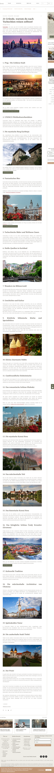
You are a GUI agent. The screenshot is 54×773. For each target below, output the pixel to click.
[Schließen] (52, 770)
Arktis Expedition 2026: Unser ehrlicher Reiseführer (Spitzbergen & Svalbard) (22, 730)
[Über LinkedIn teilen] (8, 710)
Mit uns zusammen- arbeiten (5, 753)
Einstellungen (41, 770)
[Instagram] (52, 385)
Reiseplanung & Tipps (7, 706)
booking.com (26, 741)
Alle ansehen (44, 717)
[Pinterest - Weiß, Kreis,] (52, 387)
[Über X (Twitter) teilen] (5, 710)
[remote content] (12, 701)
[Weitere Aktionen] (41, 16)
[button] (29, 3)
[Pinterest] (46, 757)
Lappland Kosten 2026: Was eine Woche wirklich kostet (39, 730)
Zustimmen (48, 770)
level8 (29, 745)
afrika (51, 91)
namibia (50, 93)
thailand (50, 103)
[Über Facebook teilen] (3, 710)
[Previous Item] (46, 72)
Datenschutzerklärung (11, 771)
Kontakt (4, 756)
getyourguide (27, 744)
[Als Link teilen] (10, 710)
